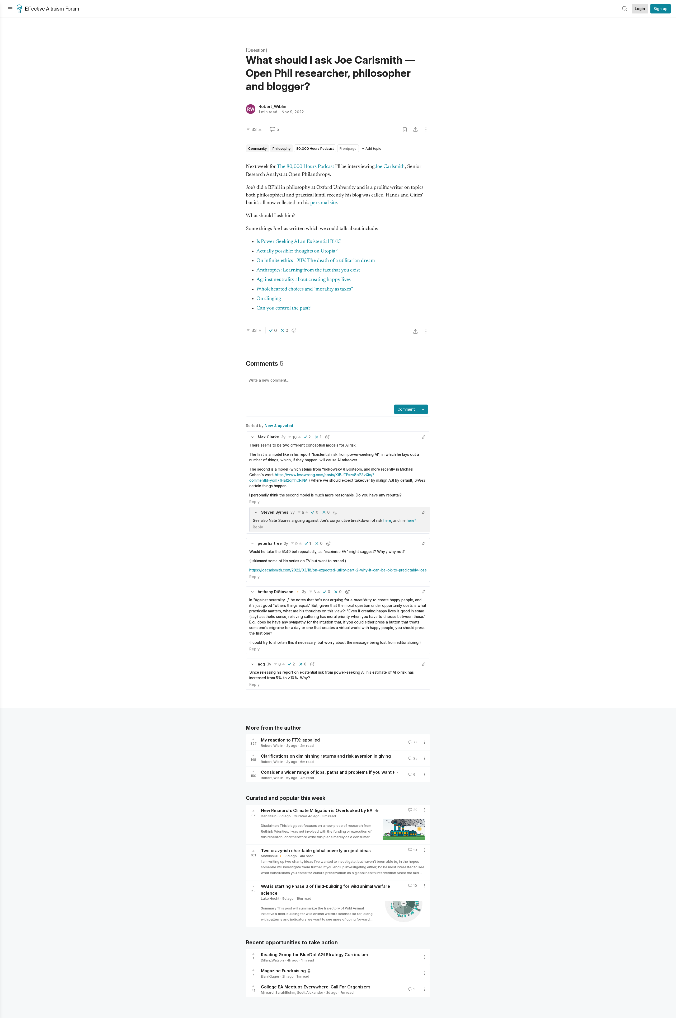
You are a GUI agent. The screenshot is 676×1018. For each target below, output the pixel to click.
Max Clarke (268, 437)
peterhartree (270, 543)
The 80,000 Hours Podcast (305, 166)
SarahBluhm (285, 992)
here (387, 520)
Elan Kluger (270, 976)
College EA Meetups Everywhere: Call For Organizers (315, 986)
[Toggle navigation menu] (10, 8)
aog (261, 664)
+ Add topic (371, 148)
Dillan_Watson (272, 960)
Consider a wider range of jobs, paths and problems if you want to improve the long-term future (360, 772)
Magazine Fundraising (283, 970)
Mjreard (267, 992)
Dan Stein (268, 816)
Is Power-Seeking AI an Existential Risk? (298, 241)
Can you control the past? (283, 308)
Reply (254, 501)
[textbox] (337, 390)
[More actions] (426, 129)
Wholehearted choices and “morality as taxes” (304, 289)
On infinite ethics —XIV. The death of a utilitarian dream (315, 260)
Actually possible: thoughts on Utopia (295, 251)
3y (283, 437)
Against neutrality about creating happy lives (303, 279)
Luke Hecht (270, 898)
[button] (252, 437)
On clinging (268, 298)
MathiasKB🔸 (272, 856)
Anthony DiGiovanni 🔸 (279, 591)
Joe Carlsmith (390, 166)
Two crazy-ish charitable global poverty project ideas (316, 850)
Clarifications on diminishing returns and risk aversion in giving (326, 756)
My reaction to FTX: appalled (290, 740)
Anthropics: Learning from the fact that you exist (308, 270)
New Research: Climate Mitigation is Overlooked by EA (317, 810)
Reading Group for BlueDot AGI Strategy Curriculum (314, 954)
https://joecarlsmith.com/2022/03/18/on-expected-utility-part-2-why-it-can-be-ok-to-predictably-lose (338, 570)
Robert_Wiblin (272, 106)
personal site (323, 202)
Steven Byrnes (274, 512)
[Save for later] (405, 129)
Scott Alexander (310, 992)
